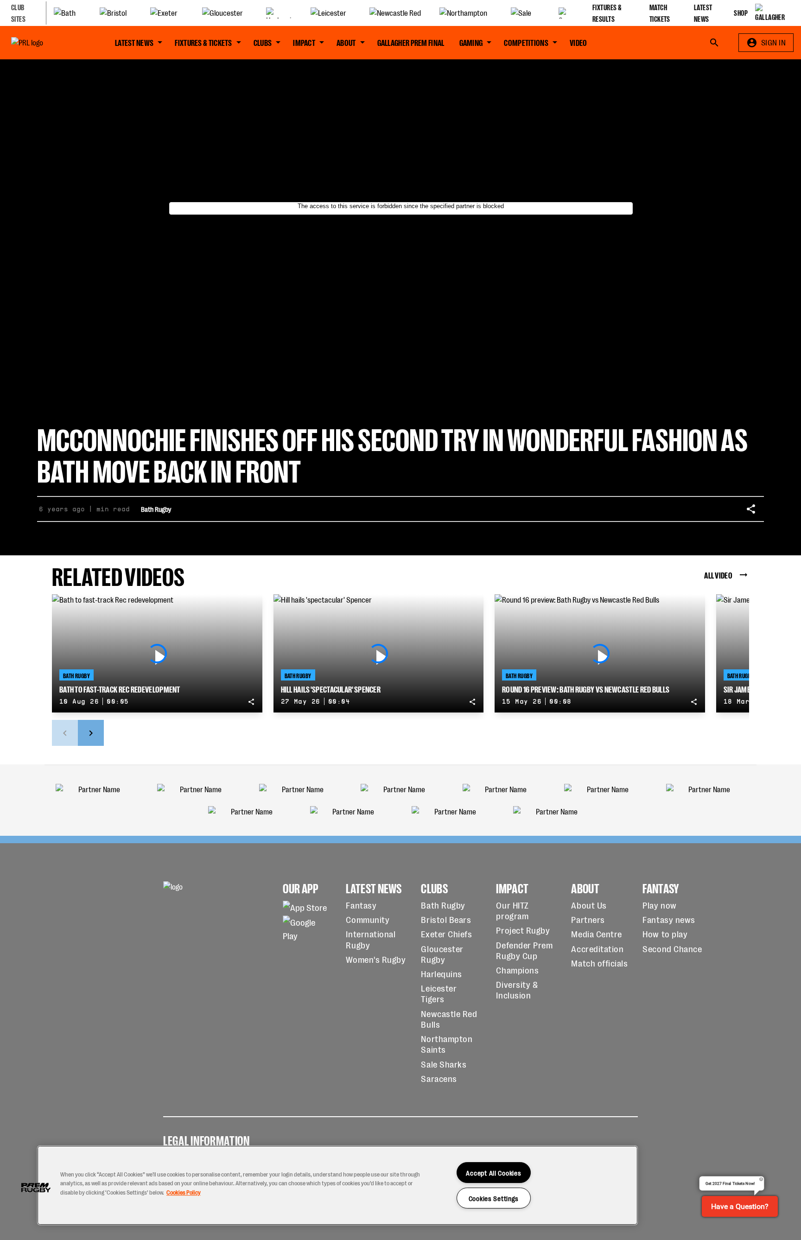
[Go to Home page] (48, 42)
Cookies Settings (494, 1198)
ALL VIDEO (718, 574)
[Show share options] (751, 509)
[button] (36, 1187)
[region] (337, 1185)
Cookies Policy (183, 1192)
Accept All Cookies (493, 1172)
